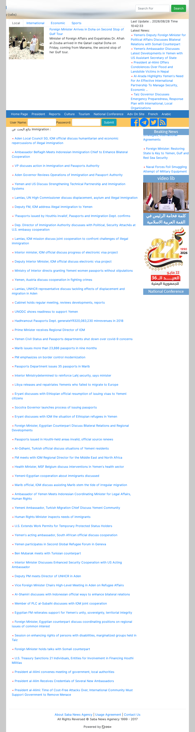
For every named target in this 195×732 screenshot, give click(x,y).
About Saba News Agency (74, 714)
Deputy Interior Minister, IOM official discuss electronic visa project (63, 261)
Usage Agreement (108, 714)
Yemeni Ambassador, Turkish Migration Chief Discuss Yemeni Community (67, 508)
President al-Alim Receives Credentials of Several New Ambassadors (64, 681)
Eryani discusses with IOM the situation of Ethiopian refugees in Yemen (66, 416)
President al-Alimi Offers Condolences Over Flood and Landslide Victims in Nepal (152, 66)
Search (179, 8)
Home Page (19, 114)
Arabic (166, 114)
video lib (166, 178)
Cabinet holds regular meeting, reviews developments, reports (60, 302)
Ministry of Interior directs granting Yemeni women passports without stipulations (74, 270)
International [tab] (35, 23)
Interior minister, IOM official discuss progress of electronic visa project (66, 252)
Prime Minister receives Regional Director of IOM (50, 330)
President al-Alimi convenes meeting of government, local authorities (64, 672)
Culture (69, 114)
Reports (54, 114)
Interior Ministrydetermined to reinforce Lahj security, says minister (63, 375)
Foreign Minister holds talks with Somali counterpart (52, 649)
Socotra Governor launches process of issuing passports (56, 407)
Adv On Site (135, 114)
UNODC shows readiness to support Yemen (46, 311)
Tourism (84, 114)
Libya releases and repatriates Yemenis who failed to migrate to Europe (66, 384)
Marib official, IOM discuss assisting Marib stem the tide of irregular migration (71, 485)
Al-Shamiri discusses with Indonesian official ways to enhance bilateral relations (72, 594)
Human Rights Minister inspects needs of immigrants (52, 517)
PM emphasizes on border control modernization (50, 357)
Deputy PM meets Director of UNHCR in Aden (48, 576)
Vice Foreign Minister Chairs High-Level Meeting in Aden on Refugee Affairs (69, 585)
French (153, 114)
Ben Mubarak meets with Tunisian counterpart (48, 553)
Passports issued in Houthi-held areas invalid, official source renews (64, 439)
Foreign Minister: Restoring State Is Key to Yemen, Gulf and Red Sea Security (166, 149)
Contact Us (132, 714)
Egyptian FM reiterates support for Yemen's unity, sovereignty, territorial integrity (73, 612)
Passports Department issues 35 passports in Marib (52, 366)
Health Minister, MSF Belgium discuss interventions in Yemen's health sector (69, 466)
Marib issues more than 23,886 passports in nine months (56, 348)
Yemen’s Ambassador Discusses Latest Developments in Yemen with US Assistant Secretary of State (157, 53)
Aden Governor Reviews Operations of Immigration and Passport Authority (69, 175)
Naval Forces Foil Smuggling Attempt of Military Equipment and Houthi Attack (165, 168)
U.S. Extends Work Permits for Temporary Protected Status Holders (63, 526)
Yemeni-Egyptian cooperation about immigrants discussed (57, 476)
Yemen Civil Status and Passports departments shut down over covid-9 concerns (74, 339)
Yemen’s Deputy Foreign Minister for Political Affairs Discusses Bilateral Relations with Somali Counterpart (158, 39)
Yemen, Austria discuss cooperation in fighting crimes (53, 280)
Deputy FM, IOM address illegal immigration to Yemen (53, 207)
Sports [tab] (76, 23)
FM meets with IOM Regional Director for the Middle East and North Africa (68, 457)
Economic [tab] (58, 23)
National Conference (108, 114)
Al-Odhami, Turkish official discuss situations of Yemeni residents (62, 448)
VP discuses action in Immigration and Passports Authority (57, 166)
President (38, 114)
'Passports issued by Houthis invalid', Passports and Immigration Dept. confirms (72, 216)
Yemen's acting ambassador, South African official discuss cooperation (66, 535)
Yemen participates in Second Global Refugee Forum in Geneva (60, 544)
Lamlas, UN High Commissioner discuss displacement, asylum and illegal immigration (76, 197)
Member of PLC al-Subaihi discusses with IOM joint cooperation (61, 603)
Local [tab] (16, 23)
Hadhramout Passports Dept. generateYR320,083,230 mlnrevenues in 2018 (69, 321)
